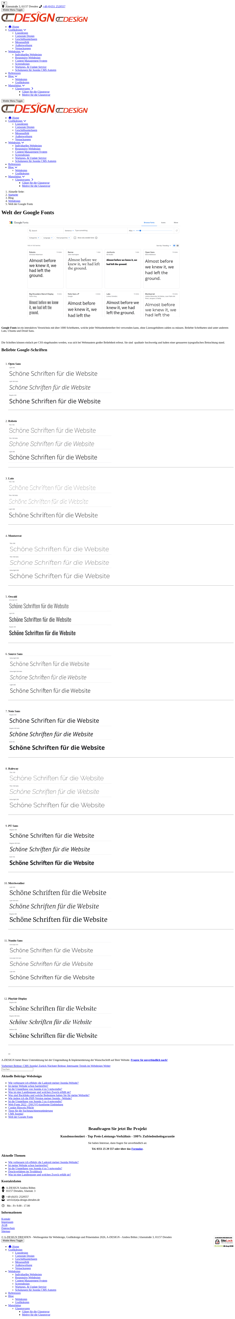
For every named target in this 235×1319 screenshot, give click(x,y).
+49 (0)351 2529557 (54, 6)
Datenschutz (8, 1228)
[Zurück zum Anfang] (4, 3)
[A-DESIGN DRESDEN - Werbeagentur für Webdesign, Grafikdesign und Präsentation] (44, 20)
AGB (4, 1225)
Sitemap (5, 1231)
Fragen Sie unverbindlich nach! (149, 1060)
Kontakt (5, 1218)
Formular (137, 1148)
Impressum (7, 1222)
